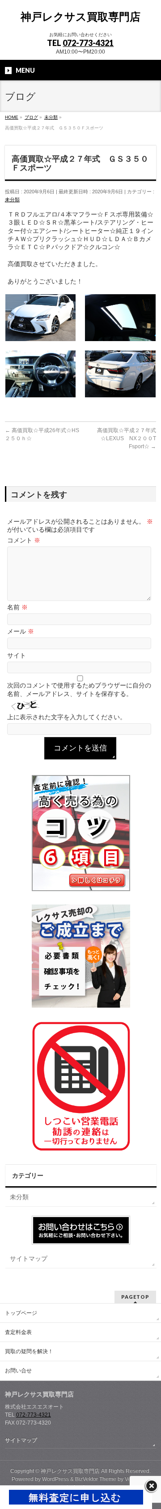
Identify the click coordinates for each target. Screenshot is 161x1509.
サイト (16, 655)
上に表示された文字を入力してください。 (66, 717)
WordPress (55, 1479)
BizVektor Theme (95, 1479)
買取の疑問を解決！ (29, 1351)
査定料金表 (18, 1332)
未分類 (12, 199)
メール (20, 631)
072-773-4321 (88, 43)
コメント (23, 540)
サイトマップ (28, 1258)
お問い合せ (18, 1370)
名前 (17, 607)
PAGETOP (135, 1297)
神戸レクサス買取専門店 (80, 17)
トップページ (21, 1313)
